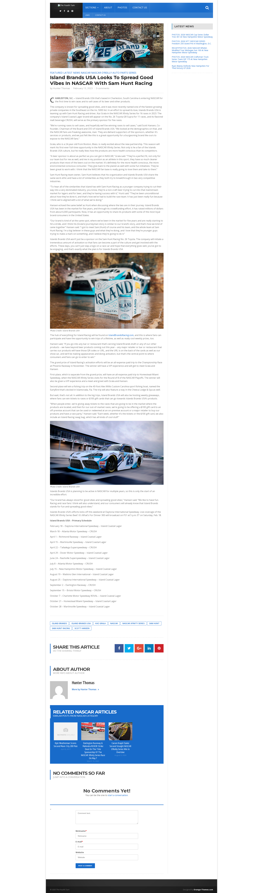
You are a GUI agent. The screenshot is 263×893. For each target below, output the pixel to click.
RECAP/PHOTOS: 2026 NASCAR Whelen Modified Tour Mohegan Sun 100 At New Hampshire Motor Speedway (190, 50)
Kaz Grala (100, 623)
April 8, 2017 (66, 749)
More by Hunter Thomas (84, 689)
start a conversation (118, 795)
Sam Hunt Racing (61, 628)
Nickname (81, 831)
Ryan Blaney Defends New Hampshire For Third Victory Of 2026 (190, 67)
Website (80, 852)
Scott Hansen (82, 628)
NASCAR (86, 72)
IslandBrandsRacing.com (121, 335)
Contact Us (140, 7)
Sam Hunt (154, 623)
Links (87, 15)
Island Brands (59, 623)
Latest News (71, 72)
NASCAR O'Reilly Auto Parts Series (113, 72)
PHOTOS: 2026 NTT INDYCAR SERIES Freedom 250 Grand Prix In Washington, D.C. (191, 42)
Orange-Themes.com (203, 889)
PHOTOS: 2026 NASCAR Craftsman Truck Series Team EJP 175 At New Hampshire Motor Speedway (190, 59)
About (108, 7)
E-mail (79, 841)
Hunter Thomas (61, 88)
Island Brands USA (81, 623)
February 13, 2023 (83, 88)
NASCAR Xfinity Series (133, 623)
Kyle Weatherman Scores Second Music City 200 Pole (66, 744)
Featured (56, 72)
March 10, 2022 (93, 761)
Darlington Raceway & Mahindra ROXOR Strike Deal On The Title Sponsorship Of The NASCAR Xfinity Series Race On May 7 (93, 750)
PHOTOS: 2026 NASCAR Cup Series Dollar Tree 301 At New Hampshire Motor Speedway (192, 35)
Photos (122, 7)
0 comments (102, 88)
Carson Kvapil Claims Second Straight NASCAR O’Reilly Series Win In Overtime (120, 747)
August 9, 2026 (120, 755)
